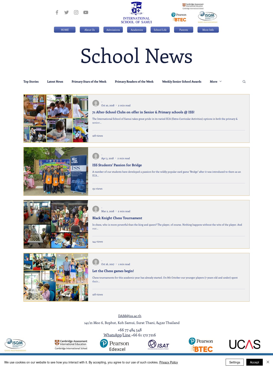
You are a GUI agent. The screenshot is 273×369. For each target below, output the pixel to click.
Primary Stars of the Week (89, 81)
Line (127, 334)
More (213, 81)
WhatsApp (113, 334)
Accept (254, 362)
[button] (113, 30)
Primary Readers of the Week (134, 81)
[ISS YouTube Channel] (86, 12)
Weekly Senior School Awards (181, 81)
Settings (234, 362)
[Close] (267, 362)
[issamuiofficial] (57, 12)
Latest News (55, 81)
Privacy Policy (168, 362)
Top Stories (31, 81)
